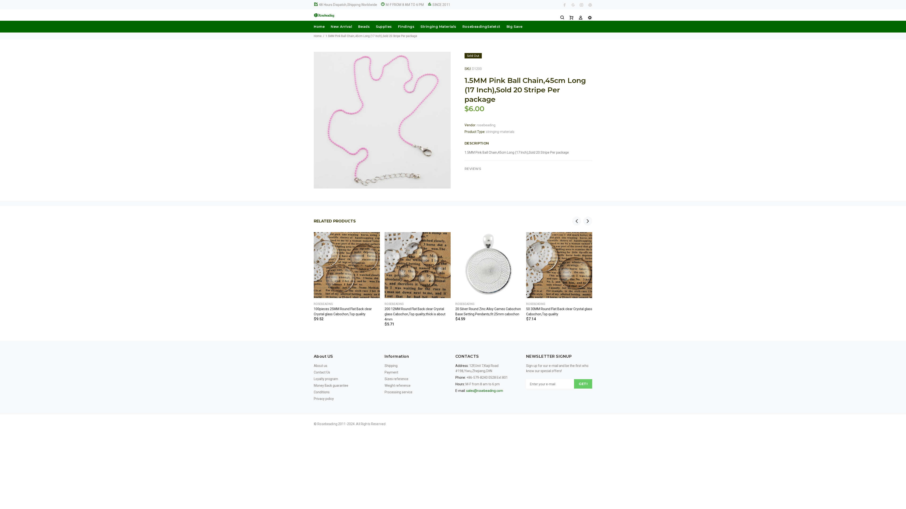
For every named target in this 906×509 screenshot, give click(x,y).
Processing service (398, 392)
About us (320, 366)
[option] (346, 270)
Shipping (391, 366)
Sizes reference (396, 379)
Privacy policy (324, 399)
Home (319, 27)
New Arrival (341, 27)
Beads (364, 27)
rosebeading (486, 125)
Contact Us (322, 372)
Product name (39, 490)
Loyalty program (326, 379)
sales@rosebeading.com (484, 391)
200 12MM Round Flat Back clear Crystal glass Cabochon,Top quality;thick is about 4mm (415, 314)
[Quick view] (372, 239)
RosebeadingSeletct (481, 27)
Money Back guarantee (331, 385)
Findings (406, 27)
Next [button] (587, 221)
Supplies (384, 27)
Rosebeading (323, 304)
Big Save (514, 27)
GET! (583, 384)
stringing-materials (500, 132)
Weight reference (398, 385)
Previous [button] (576, 221)
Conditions (322, 392)
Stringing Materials (438, 27)
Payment (391, 372)
